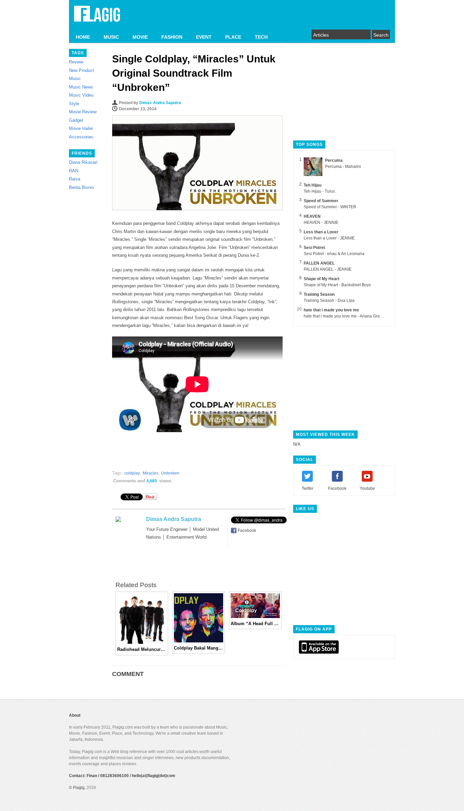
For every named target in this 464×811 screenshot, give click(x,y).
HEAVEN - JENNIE (321, 222)
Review (76, 61)
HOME (83, 37)
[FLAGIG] (97, 17)
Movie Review (82, 111)
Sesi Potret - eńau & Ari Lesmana (334, 253)
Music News (81, 87)
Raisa (74, 178)
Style (74, 103)
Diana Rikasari (83, 162)
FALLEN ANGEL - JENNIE (328, 269)
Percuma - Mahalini (343, 166)
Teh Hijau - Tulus (319, 191)
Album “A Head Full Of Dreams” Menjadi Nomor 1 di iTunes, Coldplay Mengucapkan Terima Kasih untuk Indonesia (255, 623)
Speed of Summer (321, 200)
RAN (73, 170)
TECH (261, 37)
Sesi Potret (314, 247)
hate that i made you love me (331, 310)
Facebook (247, 530)
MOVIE (140, 37)
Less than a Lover (321, 232)
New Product (81, 70)
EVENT (204, 37)
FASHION (171, 37)
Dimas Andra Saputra (160, 102)
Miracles (150, 473)
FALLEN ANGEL (319, 263)
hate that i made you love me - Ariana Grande (345, 316)
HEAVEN (312, 216)
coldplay (132, 473)
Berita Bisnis (81, 187)
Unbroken (170, 473)
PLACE (233, 37)
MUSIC (111, 37)
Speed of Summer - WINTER (330, 207)
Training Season (319, 294)
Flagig (79, 787)
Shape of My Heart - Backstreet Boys (337, 285)
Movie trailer (81, 128)
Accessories (81, 136)
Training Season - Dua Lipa (329, 300)
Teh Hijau (312, 185)
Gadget (76, 120)
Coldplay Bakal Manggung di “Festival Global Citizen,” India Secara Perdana (198, 648)
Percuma (334, 160)
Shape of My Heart (321, 278)
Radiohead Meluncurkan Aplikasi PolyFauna (141, 649)
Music (75, 78)
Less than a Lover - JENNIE (329, 238)
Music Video (81, 95)
